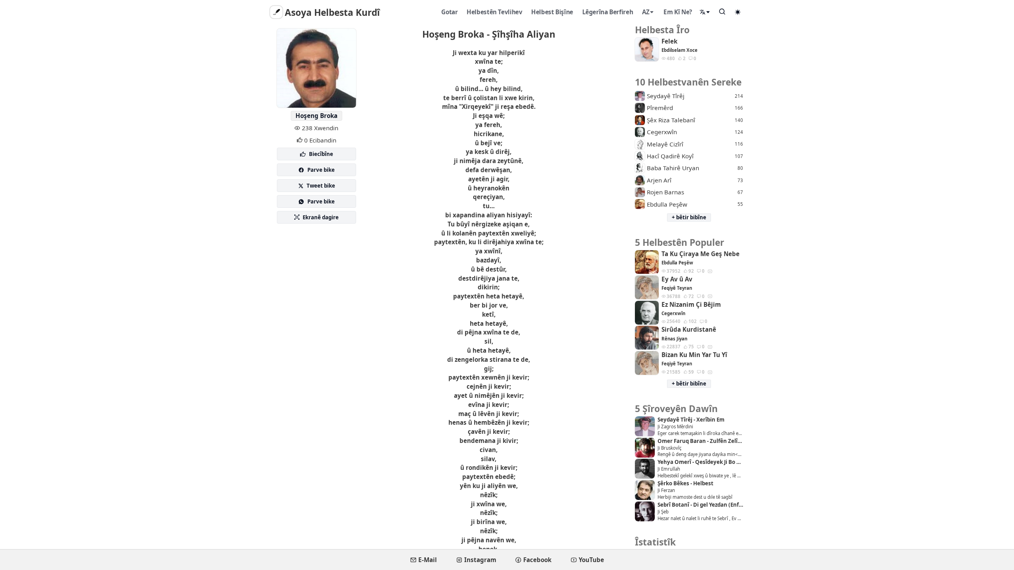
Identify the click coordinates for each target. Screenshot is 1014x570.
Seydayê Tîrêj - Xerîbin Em (691, 419)
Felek (669, 41)
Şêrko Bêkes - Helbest (685, 483)
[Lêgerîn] (722, 11)
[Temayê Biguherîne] (738, 12)
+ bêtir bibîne (689, 217)
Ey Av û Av (676, 279)
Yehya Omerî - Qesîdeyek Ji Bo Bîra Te (700, 462)
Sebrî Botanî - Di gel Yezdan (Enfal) (700, 505)
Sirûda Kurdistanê (688, 329)
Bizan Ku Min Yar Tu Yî (694, 355)
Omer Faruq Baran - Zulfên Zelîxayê (700, 441)
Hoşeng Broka (316, 116)
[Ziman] (705, 12)
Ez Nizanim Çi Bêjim (691, 304)
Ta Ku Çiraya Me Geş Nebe (700, 254)
